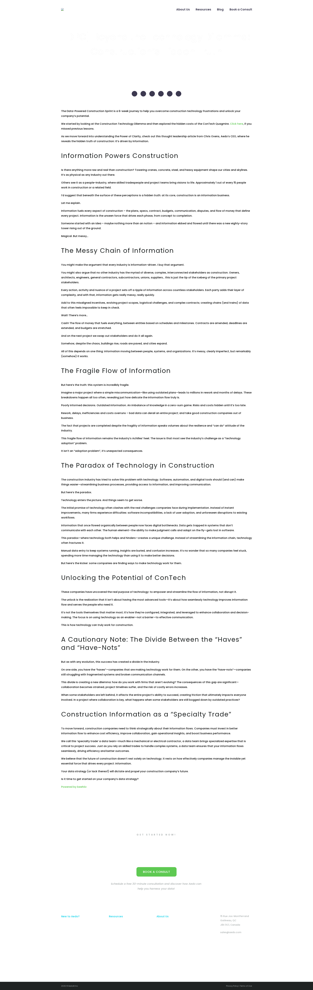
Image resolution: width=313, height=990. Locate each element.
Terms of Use (246, 986)
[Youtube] (227, 941)
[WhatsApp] (169, 93)
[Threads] (178, 93)
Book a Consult (241, 9)
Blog (220, 9)
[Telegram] (161, 93)
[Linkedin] (216, 941)
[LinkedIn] (152, 93)
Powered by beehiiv (74, 787)
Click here (236, 124)
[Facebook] (134, 93)
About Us (183, 9)
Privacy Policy (232, 986)
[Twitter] (143, 93)
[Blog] (239, 941)
